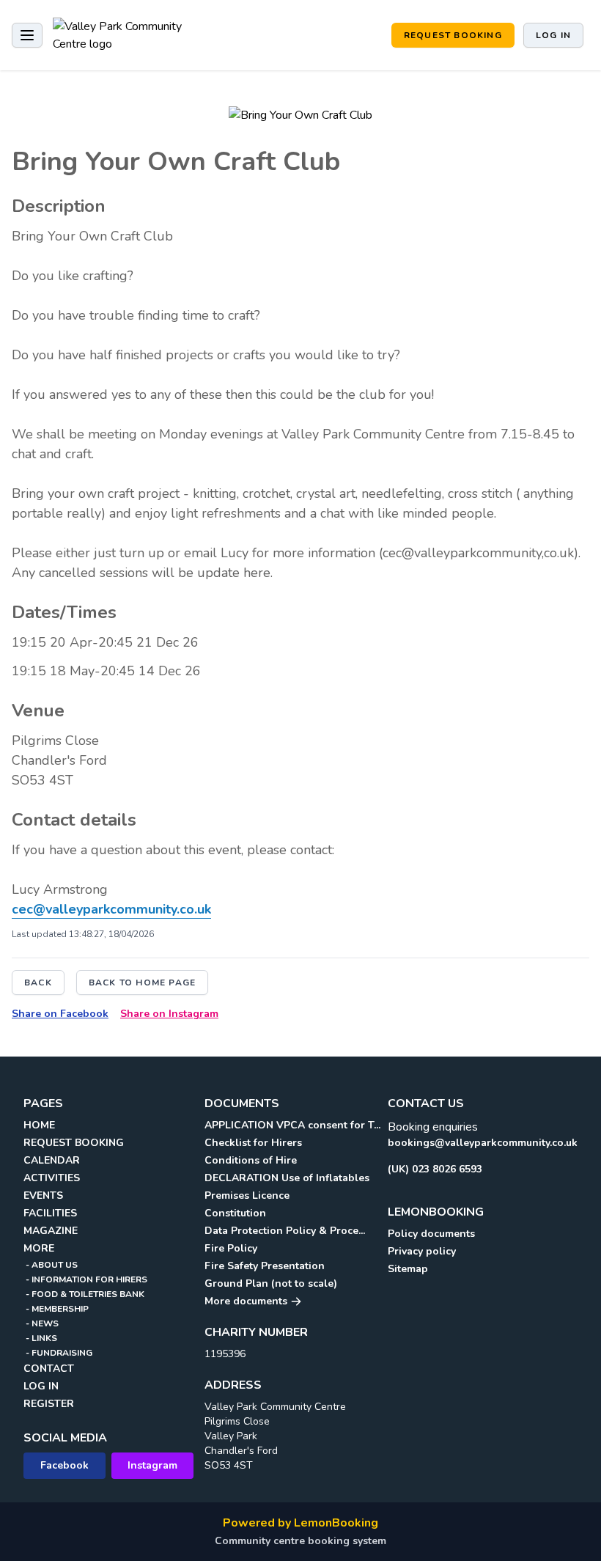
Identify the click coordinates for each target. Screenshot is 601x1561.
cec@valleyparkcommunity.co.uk (111, 909)
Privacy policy (422, 1251)
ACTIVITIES (51, 1178)
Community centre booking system (300, 1541)
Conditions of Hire (250, 1160)
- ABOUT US (50, 1265)
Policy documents (431, 1234)
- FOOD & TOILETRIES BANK (83, 1294)
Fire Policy (230, 1248)
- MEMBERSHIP (56, 1309)
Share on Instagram (169, 1014)
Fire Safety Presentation (264, 1266)
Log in (553, 35)
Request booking (453, 35)
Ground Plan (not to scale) (270, 1283)
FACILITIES (50, 1213)
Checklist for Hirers (253, 1143)
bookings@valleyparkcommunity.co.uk (483, 1143)
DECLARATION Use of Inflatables (286, 1178)
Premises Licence (247, 1195)
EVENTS (43, 1195)
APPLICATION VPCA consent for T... (292, 1125)
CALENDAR (51, 1160)
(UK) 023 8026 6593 (435, 1169)
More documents (247, 1301)
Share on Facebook (60, 1014)
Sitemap (408, 1269)
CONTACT (48, 1368)
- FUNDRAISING (57, 1353)
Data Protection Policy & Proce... (284, 1231)
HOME (39, 1125)
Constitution (235, 1213)
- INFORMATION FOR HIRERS (85, 1279)
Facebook (64, 1465)
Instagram (152, 1465)
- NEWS (41, 1323)
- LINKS (40, 1338)
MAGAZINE (50, 1231)
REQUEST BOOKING (73, 1143)
